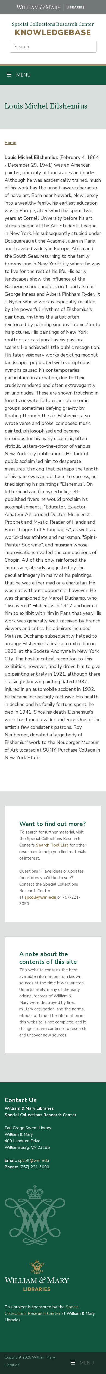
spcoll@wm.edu (40, 897)
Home (10, 142)
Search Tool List (52, 845)
